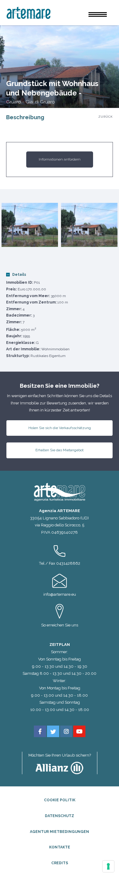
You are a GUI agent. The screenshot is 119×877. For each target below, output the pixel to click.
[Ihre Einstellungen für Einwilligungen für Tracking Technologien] (108, 866)
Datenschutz (59, 816)
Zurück (105, 116)
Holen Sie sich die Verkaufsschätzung (59, 428)
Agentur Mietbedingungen (59, 832)
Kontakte (59, 847)
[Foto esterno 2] (89, 225)
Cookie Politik (59, 800)
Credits (59, 863)
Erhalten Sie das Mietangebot (59, 450)
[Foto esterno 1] (30, 225)
